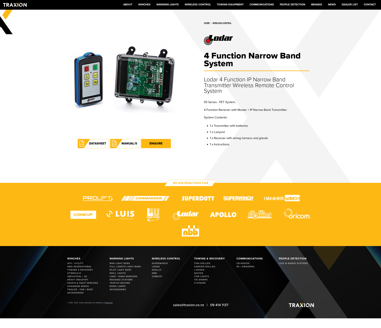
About (127, 4)
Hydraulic (74, 273)
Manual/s (129, 143)
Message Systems (121, 279)
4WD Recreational (79, 266)
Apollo (156, 270)
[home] (15, 5)
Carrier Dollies (204, 266)
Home (207, 23)
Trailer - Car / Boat (80, 289)
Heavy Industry (77, 279)
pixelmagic (109, 303)
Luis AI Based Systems (293, 263)
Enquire (156, 143)
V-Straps (200, 283)
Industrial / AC (77, 276)
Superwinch (160, 263)
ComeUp (157, 276)
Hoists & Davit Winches (82, 283)
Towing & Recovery (80, 270)
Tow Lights (201, 276)
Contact (370, 4)
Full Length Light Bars (125, 266)
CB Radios (243, 263)
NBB (154, 273)
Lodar (156, 266)
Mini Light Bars (120, 263)
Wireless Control (222, 23)
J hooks (199, 270)
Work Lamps (118, 286)
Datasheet (97, 143)
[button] (144, 5)
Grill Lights (118, 273)
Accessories (75, 293)
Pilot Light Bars (120, 270)
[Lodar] (257, 39)
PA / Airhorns (245, 266)
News (332, 4)
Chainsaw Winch (78, 286)
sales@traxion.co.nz (188, 305)
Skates (198, 273)
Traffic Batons (120, 283)
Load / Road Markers (123, 276)
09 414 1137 (219, 305)
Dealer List (350, 4)
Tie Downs (201, 279)
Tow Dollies (202, 263)
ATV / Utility (75, 263)
